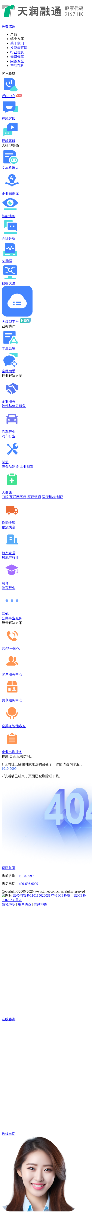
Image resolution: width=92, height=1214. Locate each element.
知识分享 (17, 57)
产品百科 (17, 65)
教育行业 (8, 588)
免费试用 (8, 26)
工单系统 (8, 348)
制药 (59, 497)
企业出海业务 (12, 752)
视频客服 (8, 141)
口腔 (5, 497)
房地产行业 (10, 557)
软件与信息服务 (14, 406)
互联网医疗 (18, 497)
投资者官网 (18, 48)
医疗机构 (49, 497)
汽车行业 (8, 432)
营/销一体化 (11, 648)
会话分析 (8, 238)
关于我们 (17, 43)
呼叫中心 (8, 96)
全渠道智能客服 (14, 726)
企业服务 (8, 401)
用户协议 (24, 904)
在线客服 (8, 118)
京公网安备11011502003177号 (35, 895)
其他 (5, 614)
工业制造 (26, 466)
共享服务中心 (12, 700)
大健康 (7, 492)
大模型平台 (10, 322)
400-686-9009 (28, 884)
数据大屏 (8, 283)
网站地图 (40, 904)
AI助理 (7, 261)
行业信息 (17, 52)
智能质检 (8, 216)
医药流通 (34, 497)
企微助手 (8, 371)
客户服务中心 (12, 674)
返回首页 (8, 868)
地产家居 (8, 553)
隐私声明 (8, 904)
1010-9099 (9, 768)
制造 (5, 462)
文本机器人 (10, 168)
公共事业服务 (12, 618)
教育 (5, 583)
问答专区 (17, 61)
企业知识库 (10, 193)
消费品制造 (10, 466)
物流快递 (8, 523)
